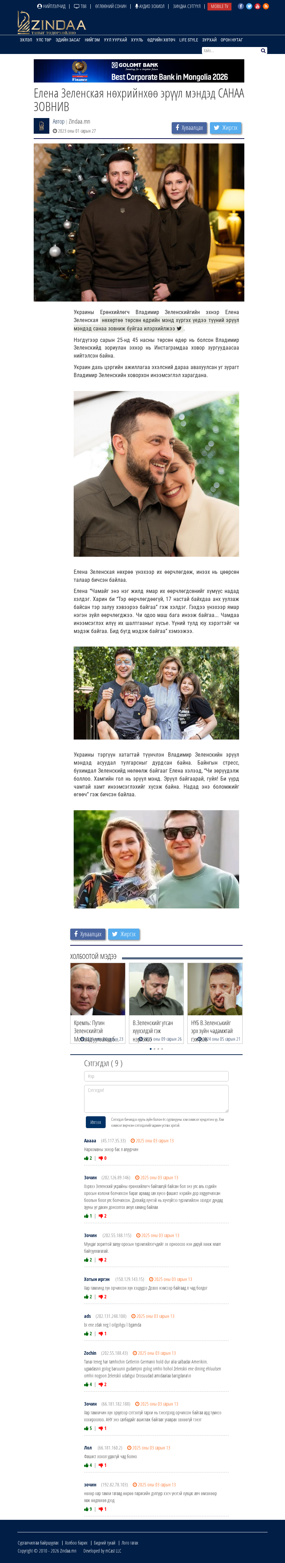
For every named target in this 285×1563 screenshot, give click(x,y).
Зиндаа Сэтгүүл (187, 6)
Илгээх (95, 1122)
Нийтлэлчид (53, 6)
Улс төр (43, 40)
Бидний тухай (104, 1542)
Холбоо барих (76, 1542)
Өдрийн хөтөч (161, 40)
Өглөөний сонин (111, 6)
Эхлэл (26, 40)
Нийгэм (92, 40)
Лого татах (130, 1542)
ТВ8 (83, 6)
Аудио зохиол (151, 6)
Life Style (188, 40)
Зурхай (209, 40)
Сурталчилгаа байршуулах (38, 1542)
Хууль (137, 40)
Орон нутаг (232, 40)
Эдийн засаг (68, 40)
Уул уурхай (115, 40)
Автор (59, 121)
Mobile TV (219, 6)
